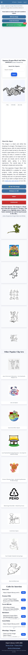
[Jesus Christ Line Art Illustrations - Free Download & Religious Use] (14, 364)
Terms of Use (9, 645)
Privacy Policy (18, 645)
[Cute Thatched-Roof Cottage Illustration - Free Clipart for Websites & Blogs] (14, 441)
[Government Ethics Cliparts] (14, 416)
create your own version (12, 181)
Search (14, 74)
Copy (23, 592)
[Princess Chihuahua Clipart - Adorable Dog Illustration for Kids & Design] (14, 467)
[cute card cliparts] (14, 390)
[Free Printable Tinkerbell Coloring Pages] (14, 544)
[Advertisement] (14, 43)
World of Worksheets (14, 648)
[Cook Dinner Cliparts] (14, 519)
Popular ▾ (20, 2)
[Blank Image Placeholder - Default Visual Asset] (14, 494)
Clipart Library (10, 643)
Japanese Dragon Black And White (13, 6)
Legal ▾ (25, 2)
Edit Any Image (14, 17)
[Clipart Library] (1, 2)
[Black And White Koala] (14, 569)
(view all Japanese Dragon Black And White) (14, 216)
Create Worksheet (14, 21)
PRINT (14, 196)
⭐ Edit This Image (14, 186)
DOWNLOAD (14, 202)
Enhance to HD (14, 191)
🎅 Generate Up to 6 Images (16, 24)
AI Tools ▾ (14, 2)
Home (2, 6)
